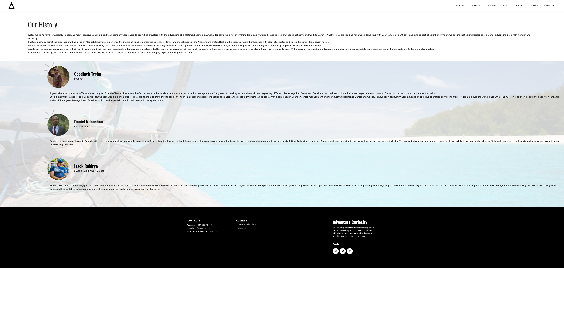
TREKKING (476, 5)
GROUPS (520, 5)
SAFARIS (492, 5)
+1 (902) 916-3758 (202, 228)
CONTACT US (548, 5)
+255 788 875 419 (203, 225)
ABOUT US (460, 5)
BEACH (506, 5)
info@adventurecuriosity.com (206, 231)
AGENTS (534, 5)
